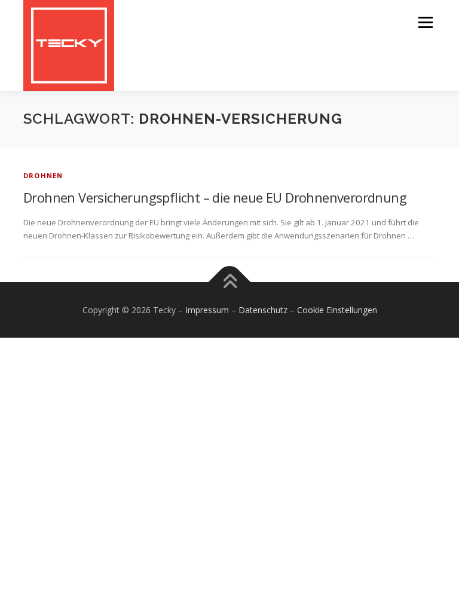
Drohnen (43, 175)
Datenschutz (262, 310)
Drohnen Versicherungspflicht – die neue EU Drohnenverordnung (214, 197)
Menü (425, 22)
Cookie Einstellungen (337, 310)
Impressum (207, 310)
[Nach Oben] (230, 282)
